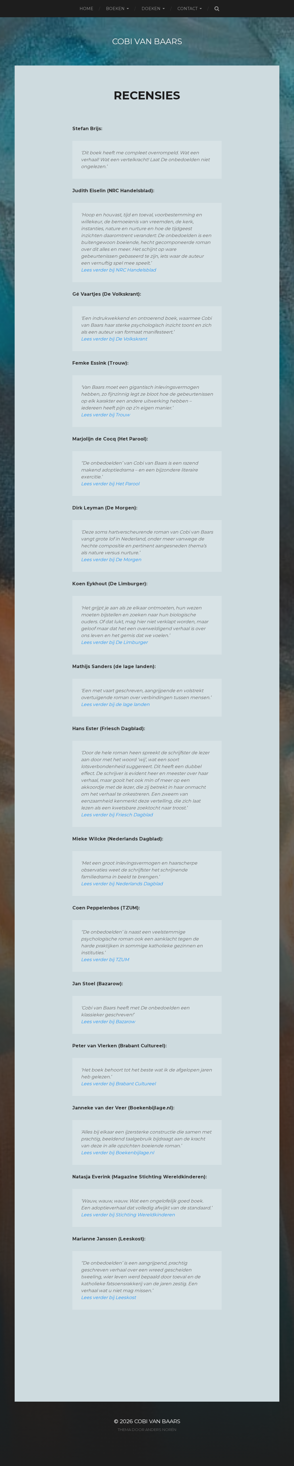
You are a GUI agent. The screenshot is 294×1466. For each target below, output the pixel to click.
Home (86, 8)
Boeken (115, 8)
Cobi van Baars (147, 41)
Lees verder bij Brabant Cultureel (118, 1083)
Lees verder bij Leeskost (108, 1297)
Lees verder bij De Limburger (114, 642)
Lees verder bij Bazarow (108, 1021)
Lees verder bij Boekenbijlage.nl (117, 1152)
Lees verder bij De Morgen (111, 559)
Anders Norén (160, 1429)
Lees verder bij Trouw (105, 415)
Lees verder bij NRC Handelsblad (118, 270)
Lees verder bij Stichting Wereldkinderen (128, 1214)
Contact (187, 8)
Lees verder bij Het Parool (110, 483)
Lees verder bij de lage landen (115, 704)
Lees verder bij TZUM (105, 959)
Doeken (151, 8)
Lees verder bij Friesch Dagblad (117, 814)
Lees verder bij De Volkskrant (114, 339)
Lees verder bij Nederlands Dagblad (122, 883)
